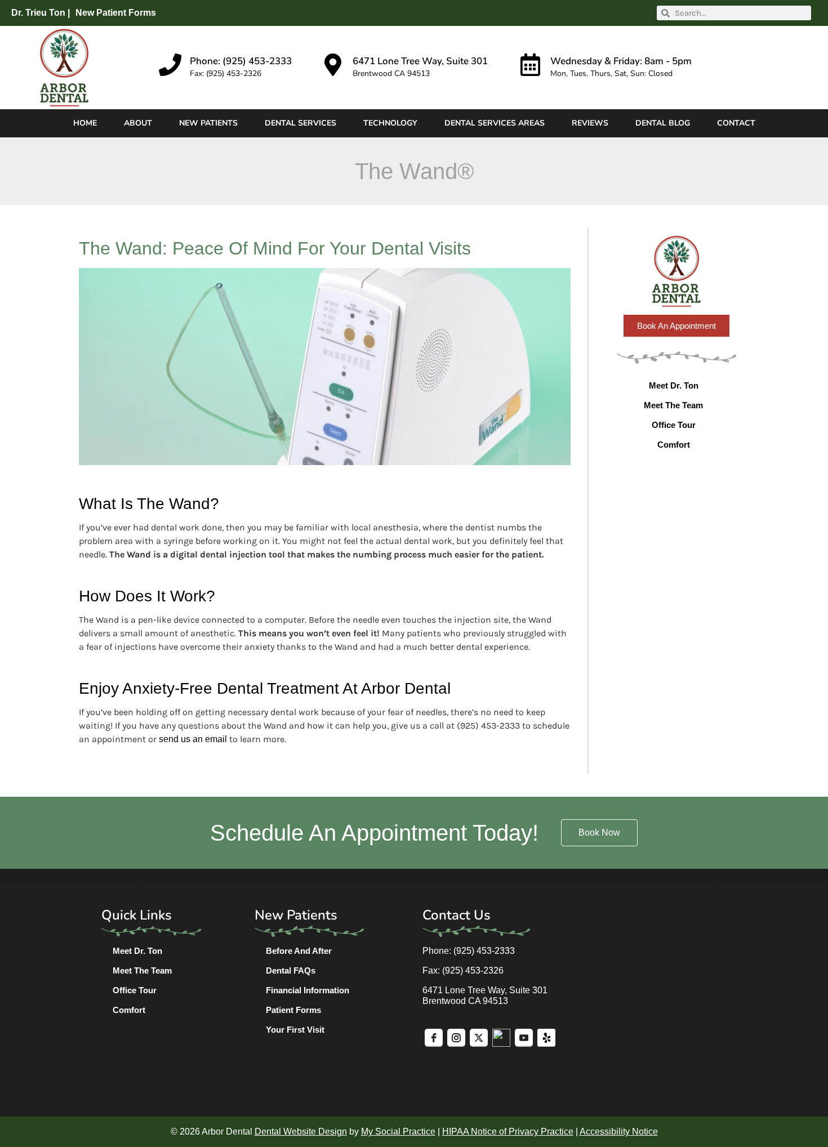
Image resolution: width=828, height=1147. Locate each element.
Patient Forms (293, 1010)
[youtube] (524, 1038)
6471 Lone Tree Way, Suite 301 (420, 61)
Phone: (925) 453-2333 (241, 61)
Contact (736, 123)
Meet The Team (673, 405)
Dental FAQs (290, 970)
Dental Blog (662, 123)
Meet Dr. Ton (673, 385)
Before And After (299, 951)
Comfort (673, 444)
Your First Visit (295, 1029)
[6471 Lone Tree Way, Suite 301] (333, 64)
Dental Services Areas (494, 123)
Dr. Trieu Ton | (40, 12)
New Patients (208, 123)
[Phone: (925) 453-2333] (170, 64)
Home (85, 123)
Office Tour (674, 425)
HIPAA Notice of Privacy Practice (507, 1131)
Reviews (590, 123)
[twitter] (479, 1038)
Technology (390, 123)
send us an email (193, 739)
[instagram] (456, 1038)
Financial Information (307, 990)
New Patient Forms (115, 12)
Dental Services (300, 123)
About (138, 123)
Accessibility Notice (619, 1131)
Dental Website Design (301, 1131)
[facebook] (434, 1038)
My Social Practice (398, 1131)
